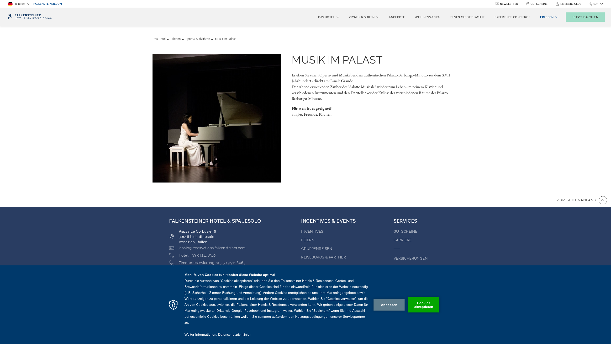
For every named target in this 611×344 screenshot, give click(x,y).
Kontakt (599, 3)
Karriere (403, 240)
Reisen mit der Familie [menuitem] (467, 17)
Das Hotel (159, 39)
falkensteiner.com (47, 3)
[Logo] (30, 17)
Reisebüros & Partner (323, 257)
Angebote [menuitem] (397, 17)
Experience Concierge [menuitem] (512, 17)
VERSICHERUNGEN (411, 258)
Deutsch (20, 4)
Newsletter (509, 3)
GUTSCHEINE (405, 231)
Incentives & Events (328, 221)
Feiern (308, 240)
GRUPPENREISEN (316, 249)
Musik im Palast (225, 39)
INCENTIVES (312, 231)
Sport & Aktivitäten (198, 39)
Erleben (176, 39)
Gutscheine (539, 3)
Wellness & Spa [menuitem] (427, 17)
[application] (305, 304)
